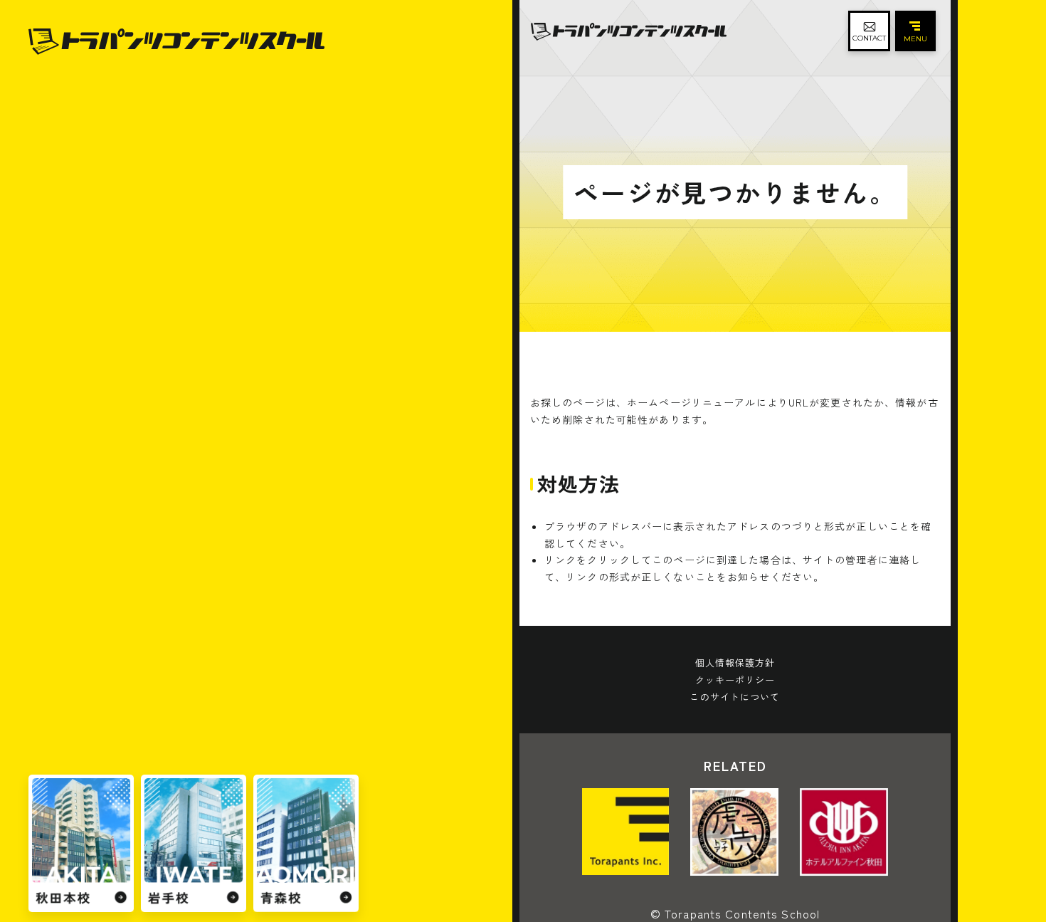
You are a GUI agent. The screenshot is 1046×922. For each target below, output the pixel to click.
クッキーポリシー (735, 679)
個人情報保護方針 (735, 662)
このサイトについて (735, 696)
